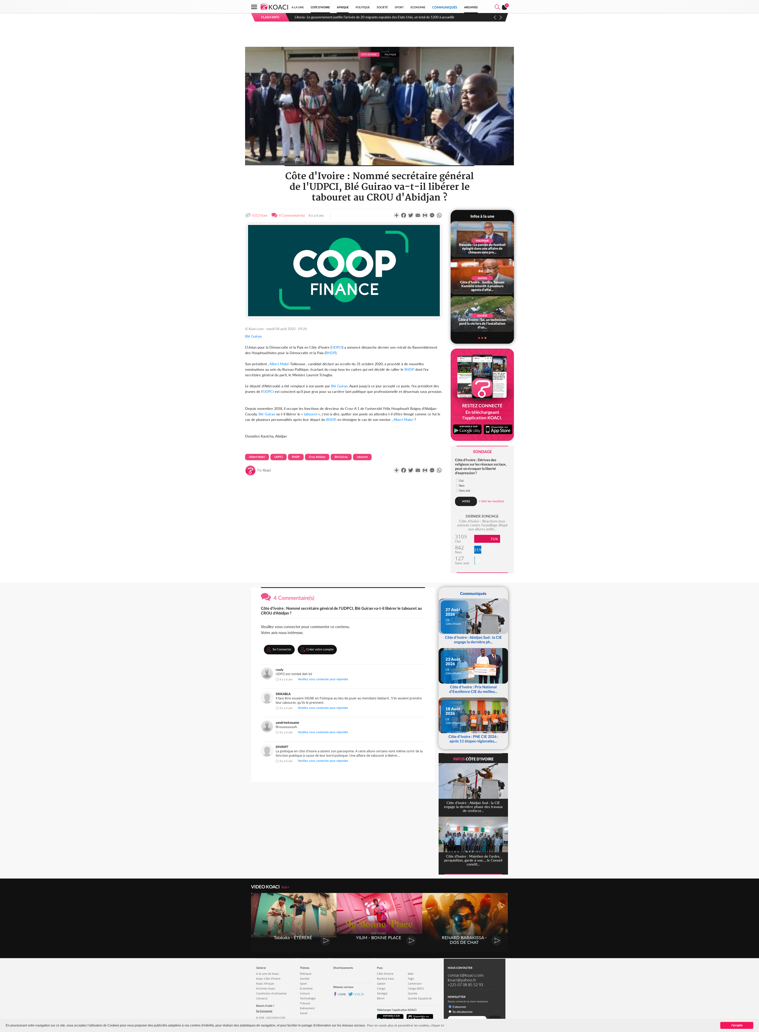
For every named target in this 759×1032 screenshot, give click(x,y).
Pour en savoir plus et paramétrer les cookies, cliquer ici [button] (405, 1025)
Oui (461, 480)
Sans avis (464, 490)
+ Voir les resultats (491, 501)
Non (461, 485)
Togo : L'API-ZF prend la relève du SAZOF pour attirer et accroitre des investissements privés (362, 17)
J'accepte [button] (736, 1025)
